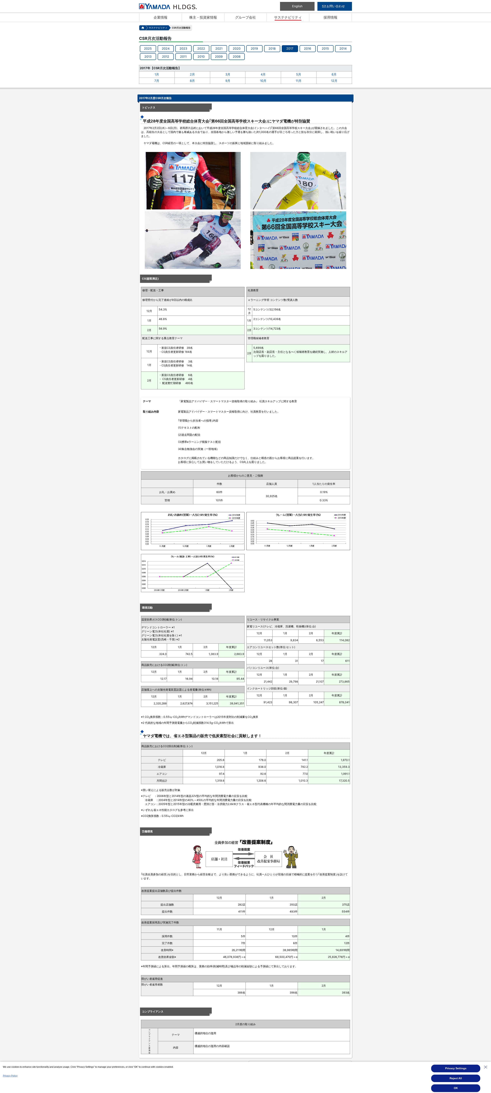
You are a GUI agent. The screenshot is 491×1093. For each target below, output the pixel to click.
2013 (148, 56)
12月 (334, 81)
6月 (334, 74)
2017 (289, 48)
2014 (343, 48)
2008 (237, 56)
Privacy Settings (455, 1068)
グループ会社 (245, 17)
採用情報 (330, 17)
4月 (263, 74)
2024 (166, 48)
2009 (219, 56)
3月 (227, 74)
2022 (201, 48)
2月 (192, 74)
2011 (183, 56)
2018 (272, 48)
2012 (165, 56)
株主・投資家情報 (203, 17)
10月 (263, 81)
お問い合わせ (335, 6)
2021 (218, 48)
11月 (299, 81)
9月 (227, 81)
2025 (148, 48)
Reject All (456, 1078)
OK (456, 1088)
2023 (183, 48)
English (297, 6)
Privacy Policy (10, 1075)
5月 (298, 74)
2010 (201, 56)
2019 (254, 48)
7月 (156, 81)
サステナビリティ (288, 17)
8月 (192, 81)
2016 (307, 48)
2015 (325, 48)
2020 (237, 48)
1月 (157, 74)
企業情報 (160, 17)
